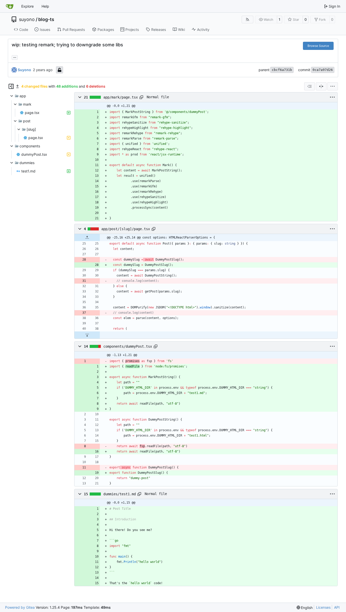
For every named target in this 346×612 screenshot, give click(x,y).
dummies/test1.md (119, 494)
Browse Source (318, 46)
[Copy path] (141, 97)
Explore (27, 6)
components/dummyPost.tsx (127, 346)
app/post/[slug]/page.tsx (125, 229)
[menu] (332, 86)
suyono (27, 19)
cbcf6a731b (282, 70)
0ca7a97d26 (323, 70)
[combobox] (309, 86)
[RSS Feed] (247, 19)
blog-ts (46, 19)
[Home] (10, 6)
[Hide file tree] (11, 86)
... (14, 56)
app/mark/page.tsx (120, 97)
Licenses (323, 607)
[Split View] (321, 86)
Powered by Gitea (20, 607)
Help (45, 6)
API (337, 607)
